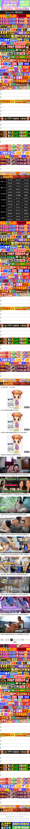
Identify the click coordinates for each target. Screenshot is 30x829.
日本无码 (26, 180)
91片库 (10, 207)
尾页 (15, 642)
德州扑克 (26, 198)
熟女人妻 (18, 210)
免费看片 (3, 218)
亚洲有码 (10, 183)
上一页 (7, 639)
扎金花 (18, 201)
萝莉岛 (26, 207)
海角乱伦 (18, 213)
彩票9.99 (10, 201)
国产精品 (10, 180)
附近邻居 (10, 192)
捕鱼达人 (10, 198)
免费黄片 (26, 210)
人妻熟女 (10, 189)
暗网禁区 (10, 213)
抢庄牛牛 (18, 198)
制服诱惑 (26, 213)
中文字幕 (18, 186)
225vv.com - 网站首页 (14, 12)
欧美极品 (18, 183)
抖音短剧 (10, 204)
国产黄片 (10, 210)
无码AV (3, 206)
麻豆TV (18, 204)
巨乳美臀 (26, 186)
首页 (2, 639)
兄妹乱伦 (18, 216)
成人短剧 (26, 216)
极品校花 (10, 219)
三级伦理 (10, 186)
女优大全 (18, 207)
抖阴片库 (3, 212)
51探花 (26, 204)
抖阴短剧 (18, 219)
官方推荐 (3, 199)
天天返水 (26, 201)
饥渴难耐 (18, 192)
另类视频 (26, 189)
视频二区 (3, 187)
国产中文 (10, 216)
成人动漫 (26, 183)
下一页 (22, 639)
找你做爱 (26, 192)
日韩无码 (26, 219)
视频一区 (3, 181)
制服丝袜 (18, 189)
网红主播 (18, 180)
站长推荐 (3, 193)
